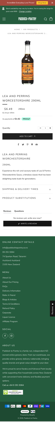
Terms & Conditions (11, 304)
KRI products (30, 30)
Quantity (6, 128)
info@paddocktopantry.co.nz (15, 247)
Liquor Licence (8, 317)
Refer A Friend (8, 295)
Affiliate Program (10, 321)
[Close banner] (52, 2)
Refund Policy (8, 308)
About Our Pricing (10, 282)
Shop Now (42, 3)
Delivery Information (11, 290)
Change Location (25, 11)
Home (17, 30)
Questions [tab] (19, 211)
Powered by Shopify (27, 415)
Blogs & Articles (9, 299)
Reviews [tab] (7, 211)
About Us (6, 277)
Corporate (6, 312)
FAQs (4, 286)
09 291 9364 (8, 252)
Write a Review (33, 224)
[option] (27, 63)
